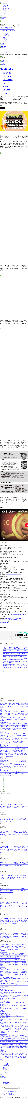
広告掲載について (7, 1093)
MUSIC (5, 10)
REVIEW (5, 1072)
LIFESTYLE (6, 8)
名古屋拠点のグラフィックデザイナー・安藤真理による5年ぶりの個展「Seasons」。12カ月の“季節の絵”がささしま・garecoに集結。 (14, 890)
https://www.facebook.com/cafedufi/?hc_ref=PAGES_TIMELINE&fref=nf (10, 619)
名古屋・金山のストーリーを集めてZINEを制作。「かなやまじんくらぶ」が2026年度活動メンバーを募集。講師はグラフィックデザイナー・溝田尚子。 (14, 864)
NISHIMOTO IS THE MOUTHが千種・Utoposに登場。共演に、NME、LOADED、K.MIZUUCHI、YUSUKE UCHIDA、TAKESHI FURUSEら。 (13, 877)
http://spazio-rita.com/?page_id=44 (13, 574)
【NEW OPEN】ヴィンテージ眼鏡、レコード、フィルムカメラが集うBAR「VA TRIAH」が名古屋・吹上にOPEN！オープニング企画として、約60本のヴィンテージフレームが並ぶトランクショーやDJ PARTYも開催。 (14, 849)
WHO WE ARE (6, 51)
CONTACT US (6, 52)
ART (4, 9)
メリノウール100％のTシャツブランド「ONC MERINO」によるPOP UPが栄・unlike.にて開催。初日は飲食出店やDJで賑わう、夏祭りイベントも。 (14, 806)
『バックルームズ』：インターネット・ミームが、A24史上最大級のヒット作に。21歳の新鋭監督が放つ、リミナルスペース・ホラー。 (13, 819)
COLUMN (5, 6)
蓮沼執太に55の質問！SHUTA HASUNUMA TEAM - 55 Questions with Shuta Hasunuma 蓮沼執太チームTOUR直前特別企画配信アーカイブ (15, 658)
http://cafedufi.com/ (4, 622)
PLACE (5, 13)
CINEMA (5, 12)
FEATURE (5, 5)
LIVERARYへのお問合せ (9, 1091)
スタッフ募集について (8, 1094)
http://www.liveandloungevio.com (17, 614)
